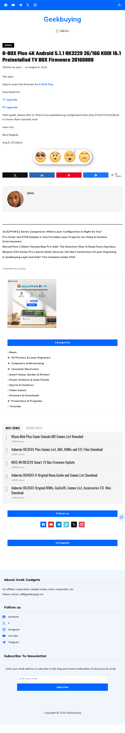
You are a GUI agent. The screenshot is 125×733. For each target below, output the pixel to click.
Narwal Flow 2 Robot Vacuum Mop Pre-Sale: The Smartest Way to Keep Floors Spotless (59, 246)
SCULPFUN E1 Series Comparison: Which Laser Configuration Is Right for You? (52, 231)
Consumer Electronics (25, 369)
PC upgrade (10, 107)
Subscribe (62, 687)
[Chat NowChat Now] (121, 517)
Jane (18, 67)
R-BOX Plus (45, 84)
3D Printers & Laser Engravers (31, 357)
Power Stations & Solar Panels (29, 379)
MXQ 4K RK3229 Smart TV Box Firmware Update (43, 462)
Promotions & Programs (26, 401)
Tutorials (15, 406)
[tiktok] (66, 524)
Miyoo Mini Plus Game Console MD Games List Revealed (47, 436)
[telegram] (59, 524)
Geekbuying (62, 19)
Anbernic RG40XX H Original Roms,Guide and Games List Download (54, 475)
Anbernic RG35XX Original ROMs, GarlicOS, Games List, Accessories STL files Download (61, 490)
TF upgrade (10, 99)
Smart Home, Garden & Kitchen (29, 374)
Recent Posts (34, 428)
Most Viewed (13, 428)
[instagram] (35, 5)
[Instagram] (20, 5)
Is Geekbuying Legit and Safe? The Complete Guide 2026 (38, 257)
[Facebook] (6, 5)
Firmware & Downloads (24, 395)
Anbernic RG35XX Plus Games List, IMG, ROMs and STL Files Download (57, 449)
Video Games (17, 390)
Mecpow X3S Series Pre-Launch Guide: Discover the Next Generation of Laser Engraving (59, 251)
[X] (28, 5)
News (8, 45)
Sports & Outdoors (21, 385)
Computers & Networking (27, 363)
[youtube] (13, 5)
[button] (62, 30)
